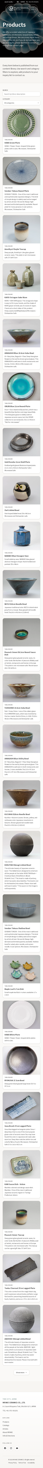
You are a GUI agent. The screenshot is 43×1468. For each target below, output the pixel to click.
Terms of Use (22, 1463)
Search (5, 90)
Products (6, 1422)
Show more (20, 1372)
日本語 (23, 2)
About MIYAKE (8, 1432)
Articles (5, 1429)
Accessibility (31, 1463)
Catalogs (6, 1425)
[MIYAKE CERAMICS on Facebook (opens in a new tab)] (5, 1448)
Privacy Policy (12, 1463)
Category (6, 99)
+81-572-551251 (34, 2)
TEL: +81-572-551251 (10, 1410)
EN (18, 2)
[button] (21, 131)
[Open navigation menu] (32, 8)
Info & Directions (9, 1436)
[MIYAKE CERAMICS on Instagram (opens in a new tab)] (11, 1448)
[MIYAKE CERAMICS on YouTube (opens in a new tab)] (17, 1448)
